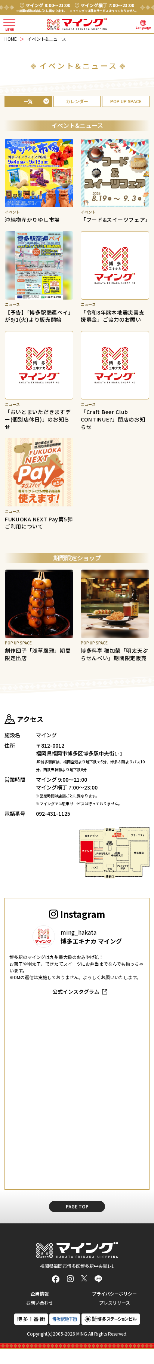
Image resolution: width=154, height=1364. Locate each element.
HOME (10, 39)
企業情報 (40, 1293)
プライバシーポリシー (114, 1293)
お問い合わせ (39, 1302)
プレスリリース (114, 1302)
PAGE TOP (77, 1206)
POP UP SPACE (126, 101)
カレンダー (77, 101)
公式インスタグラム (75, 991)
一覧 (28, 101)
